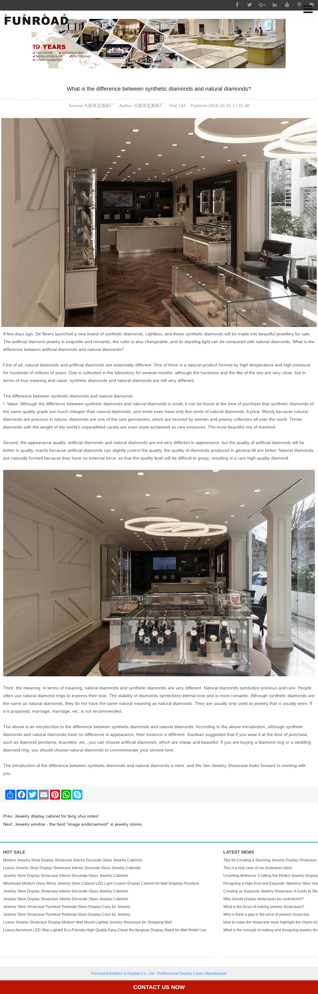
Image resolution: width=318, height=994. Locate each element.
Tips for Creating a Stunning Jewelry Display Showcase (270, 860)
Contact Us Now (159, 987)
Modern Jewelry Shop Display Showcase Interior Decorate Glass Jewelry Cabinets (72, 860)
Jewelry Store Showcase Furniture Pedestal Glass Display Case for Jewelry (66, 907)
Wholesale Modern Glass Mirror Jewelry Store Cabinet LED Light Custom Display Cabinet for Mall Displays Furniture (101, 883)
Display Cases (191, 973)
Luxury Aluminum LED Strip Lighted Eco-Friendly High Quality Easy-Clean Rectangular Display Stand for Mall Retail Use (104, 930)
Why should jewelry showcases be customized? (263, 899)
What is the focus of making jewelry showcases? (263, 907)
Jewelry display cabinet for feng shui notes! (57, 816)
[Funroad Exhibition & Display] (36, 19)
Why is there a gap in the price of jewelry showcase (266, 914)
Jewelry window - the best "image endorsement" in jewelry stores (78, 824)
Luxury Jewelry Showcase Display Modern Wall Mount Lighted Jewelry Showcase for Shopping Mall (87, 922)
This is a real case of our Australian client (257, 868)
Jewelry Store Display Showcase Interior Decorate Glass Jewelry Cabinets (65, 876)
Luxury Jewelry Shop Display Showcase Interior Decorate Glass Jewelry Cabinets (72, 868)
